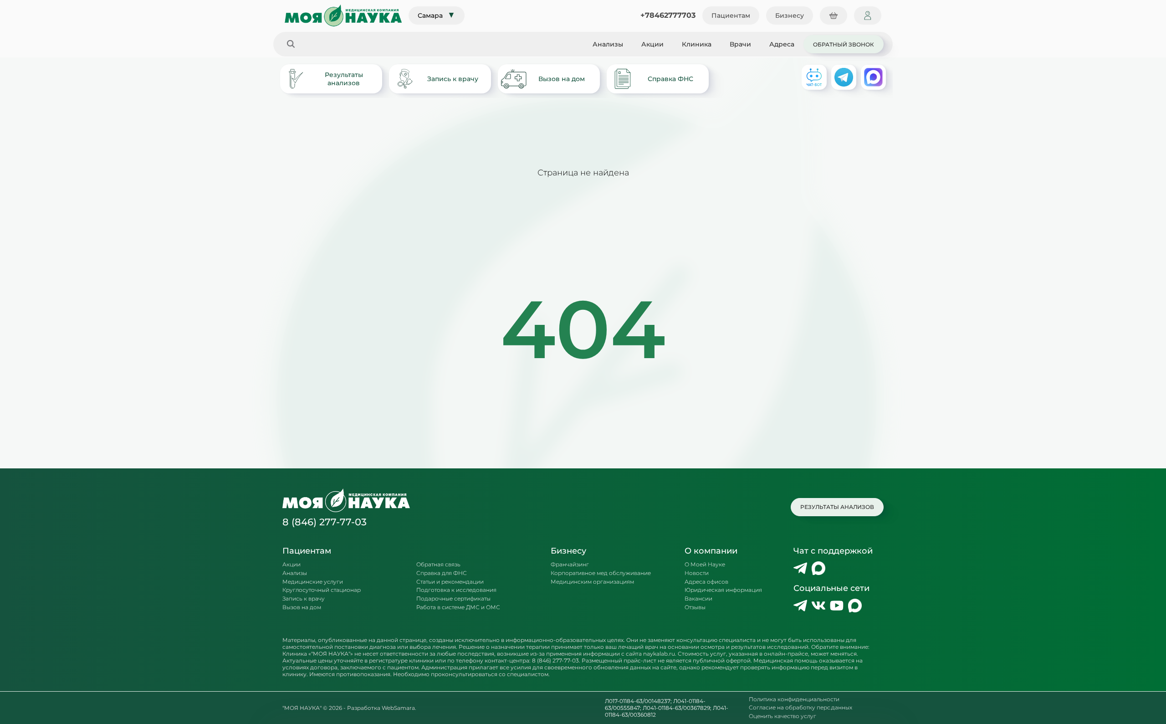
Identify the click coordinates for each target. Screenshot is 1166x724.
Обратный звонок (843, 44)
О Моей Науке (705, 564)
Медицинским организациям (592, 582)
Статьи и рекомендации (450, 582)
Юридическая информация (723, 590)
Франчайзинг (570, 564)
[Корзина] (833, 15)
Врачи (740, 44)
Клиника (696, 44)
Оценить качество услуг (782, 716)
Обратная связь (438, 564)
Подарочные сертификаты (453, 599)
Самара (436, 15)
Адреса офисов (706, 582)
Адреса (781, 44)
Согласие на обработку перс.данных (800, 707)
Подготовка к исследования (456, 590)
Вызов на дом (561, 79)
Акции (652, 44)
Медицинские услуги (312, 582)
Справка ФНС (670, 79)
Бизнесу (789, 15)
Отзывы (695, 607)
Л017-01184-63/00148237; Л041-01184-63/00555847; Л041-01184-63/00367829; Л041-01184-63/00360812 (666, 708)
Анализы (608, 44)
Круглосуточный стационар (321, 590)
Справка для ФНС (441, 573)
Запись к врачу (452, 79)
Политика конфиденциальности (794, 699)
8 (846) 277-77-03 (324, 522)
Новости (697, 573)
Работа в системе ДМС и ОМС (458, 607)
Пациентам (730, 15)
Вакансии (698, 599)
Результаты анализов (344, 79)
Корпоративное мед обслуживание (601, 573)
